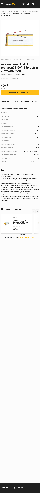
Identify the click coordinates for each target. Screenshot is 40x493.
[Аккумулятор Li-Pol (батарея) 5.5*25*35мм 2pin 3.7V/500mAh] (7, 223)
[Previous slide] (33, 211)
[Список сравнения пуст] (28, 4)
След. (27, 237)
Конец (33, 237)
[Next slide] (37, 211)
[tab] (5, 101)
